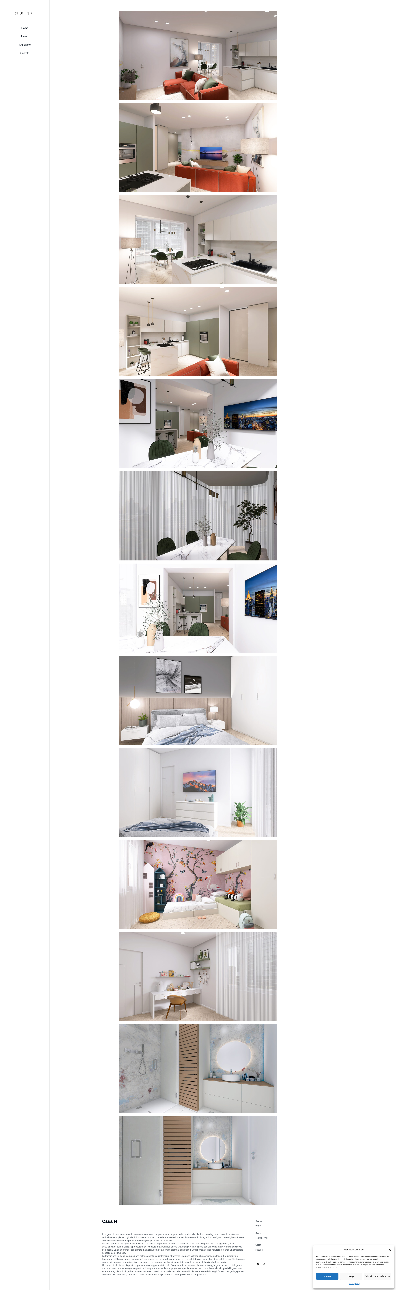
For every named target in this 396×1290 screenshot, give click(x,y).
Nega (351, 1276)
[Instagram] (264, 1264)
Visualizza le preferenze (378, 1276)
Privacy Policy (354, 1284)
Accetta (327, 1276)
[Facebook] (258, 1264)
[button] (389, 1249)
